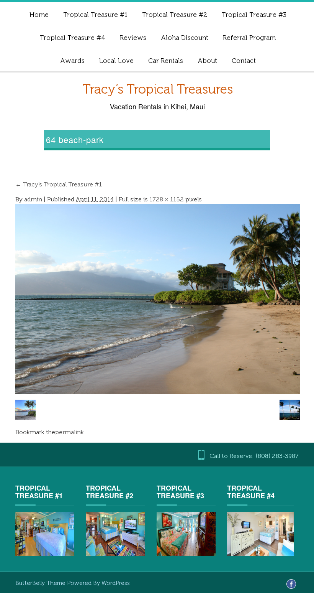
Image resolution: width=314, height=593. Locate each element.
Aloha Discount (184, 37)
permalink (69, 432)
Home (39, 14)
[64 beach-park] (157, 298)
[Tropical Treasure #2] (115, 534)
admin (33, 199)
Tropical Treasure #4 (72, 37)
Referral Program (249, 37)
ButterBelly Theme (41, 583)
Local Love (116, 60)
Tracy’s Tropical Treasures (157, 89)
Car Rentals (165, 60)
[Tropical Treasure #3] (186, 533)
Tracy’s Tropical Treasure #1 (58, 184)
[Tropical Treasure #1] (44, 534)
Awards (72, 60)
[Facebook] (291, 583)
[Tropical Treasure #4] (260, 533)
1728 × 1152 (166, 199)
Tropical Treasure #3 (254, 14)
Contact (244, 60)
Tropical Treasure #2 (174, 14)
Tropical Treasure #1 (95, 14)
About (207, 60)
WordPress (115, 583)
